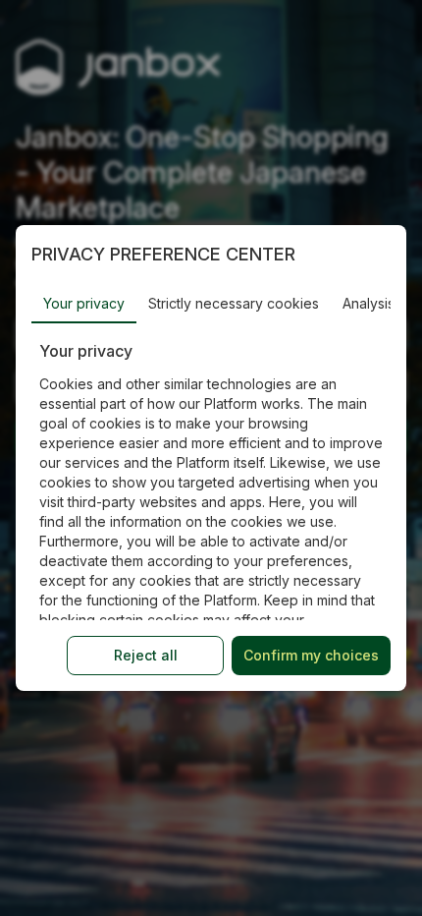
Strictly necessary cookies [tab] (233, 303)
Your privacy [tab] (84, 303)
